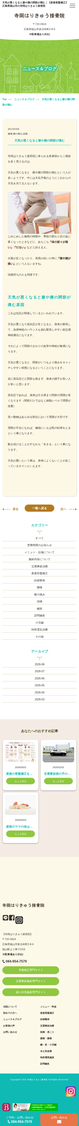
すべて (39, 538)
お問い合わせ (10, 1032)
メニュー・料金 (48, 1006)
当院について (10, 1006)
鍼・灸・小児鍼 (48, 1044)
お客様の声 (9, 1025)
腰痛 (39, 587)
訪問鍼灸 (39, 615)
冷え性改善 (46, 1051)
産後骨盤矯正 (39, 573)
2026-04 (39, 692)
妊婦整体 (39, 580)
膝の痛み (39, 594)
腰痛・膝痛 (46, 1038)
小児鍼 (39, 622)
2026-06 (39, 678)
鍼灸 (39, 608)
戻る (16, 509)
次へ (63, 509)
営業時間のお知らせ (39, 545)
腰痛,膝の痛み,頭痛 (18, 133)
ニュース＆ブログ (24, 99)
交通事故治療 (39, 566)
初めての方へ (10, 1013)
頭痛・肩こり (47, 1032)
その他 (39, 636)
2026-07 (39, 671)
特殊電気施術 (47, 1057)
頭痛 (39, 601)
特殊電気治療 (39, 629)
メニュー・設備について (39, 552)
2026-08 (39, 664)
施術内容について (40, 559)
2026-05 (39, 685)
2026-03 (39, 699)
